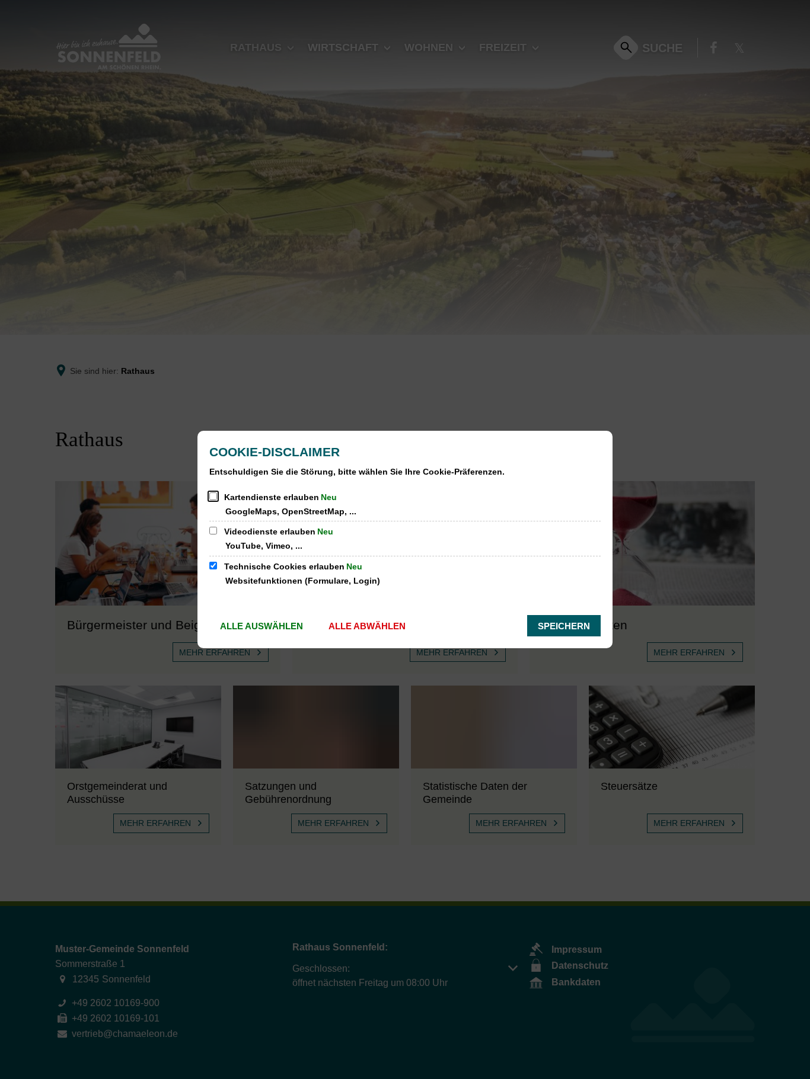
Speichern (564, 626)
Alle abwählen (367, 626)
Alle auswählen (261, 626)
